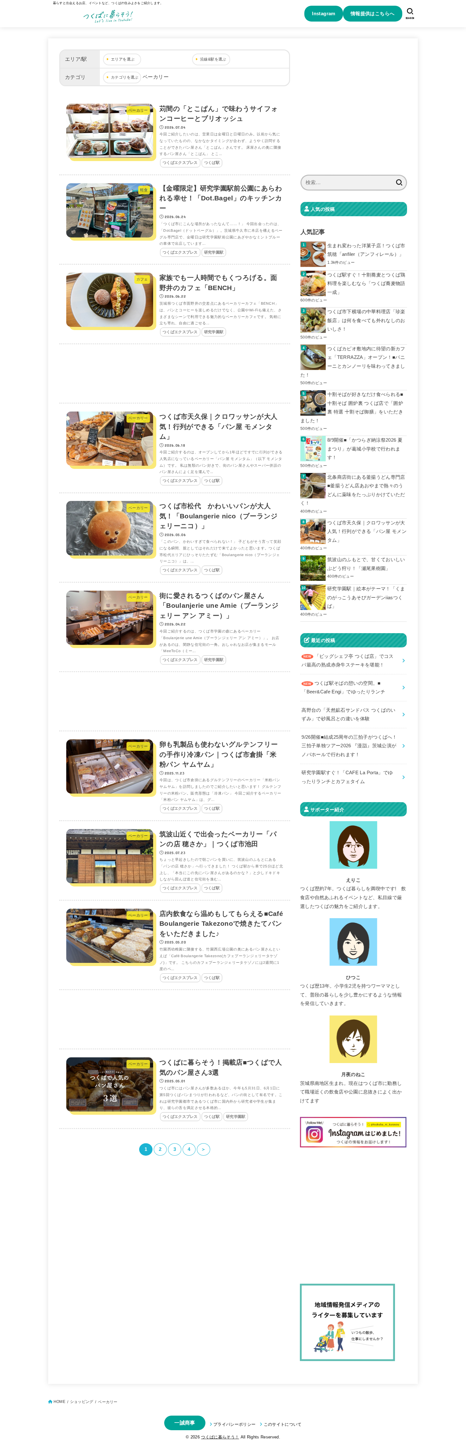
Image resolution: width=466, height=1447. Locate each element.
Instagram (323, 13)
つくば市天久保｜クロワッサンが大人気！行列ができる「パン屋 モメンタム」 (366, 531)
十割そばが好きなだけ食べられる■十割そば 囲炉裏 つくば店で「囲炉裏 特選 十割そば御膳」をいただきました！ (351, 407)
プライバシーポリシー (234, 1424)
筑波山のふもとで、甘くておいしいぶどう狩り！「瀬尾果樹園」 (366, 564)
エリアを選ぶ (122, 59)
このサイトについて (282, 1424)
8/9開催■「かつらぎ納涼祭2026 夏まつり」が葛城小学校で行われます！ (364, 449)
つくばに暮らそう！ (220, 1437)
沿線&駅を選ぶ (213, 59)
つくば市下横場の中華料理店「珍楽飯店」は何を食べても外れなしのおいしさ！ (366, 320)
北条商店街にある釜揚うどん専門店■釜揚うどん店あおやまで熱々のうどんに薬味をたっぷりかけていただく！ (352, 490)
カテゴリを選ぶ (125, 77)
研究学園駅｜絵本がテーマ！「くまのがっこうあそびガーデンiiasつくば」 (366, 597)
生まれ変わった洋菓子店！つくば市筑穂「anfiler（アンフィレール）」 (366, 250)
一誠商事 (184, 1422)
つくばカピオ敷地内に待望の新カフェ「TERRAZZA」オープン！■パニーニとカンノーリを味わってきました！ (353, 362)
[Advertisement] (174, 374)
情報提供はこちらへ (373, 13)
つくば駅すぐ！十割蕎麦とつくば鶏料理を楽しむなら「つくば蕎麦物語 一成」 (366, 283)
